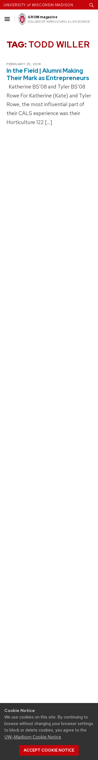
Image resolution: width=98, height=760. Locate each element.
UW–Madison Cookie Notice (32, 737)
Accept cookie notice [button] (49, 750)
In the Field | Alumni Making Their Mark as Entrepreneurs (48, 74)
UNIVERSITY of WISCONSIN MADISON (38, 5)
